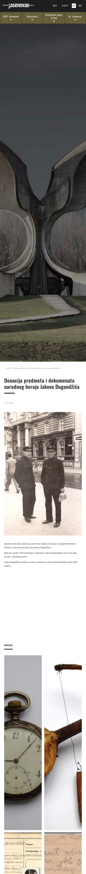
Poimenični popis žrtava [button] (54, 16)
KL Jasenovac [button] (75, 16)
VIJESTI (65, 5)
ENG (80, 5)
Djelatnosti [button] (32, 16)
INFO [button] (55, 5)
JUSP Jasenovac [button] (11, 16)
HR (74, 5)
